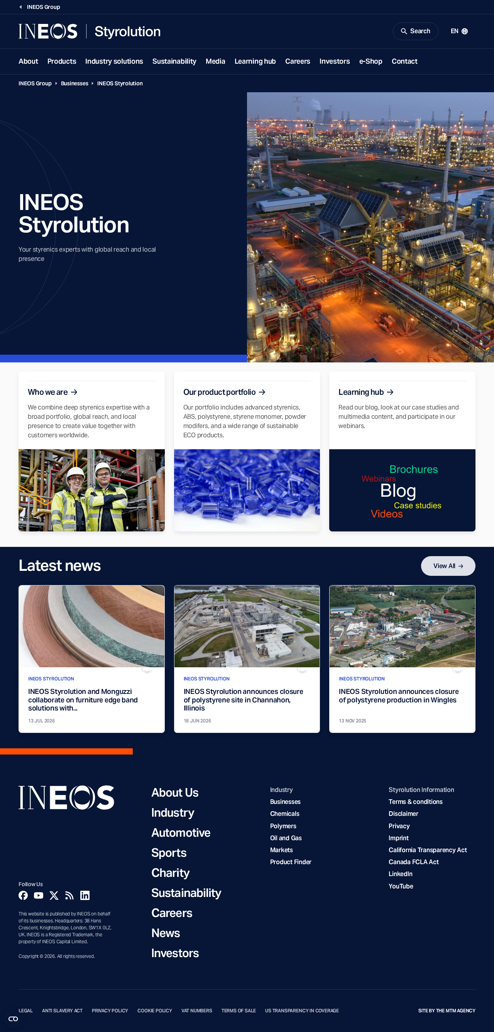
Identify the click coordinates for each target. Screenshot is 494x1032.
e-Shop (370, 61)
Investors (335, 61)
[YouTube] (38, 895)
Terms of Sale (239, 1010)
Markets (281, 850)
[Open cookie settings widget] (13, 1019)
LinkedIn (400, 874)
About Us (174, 792)
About (28, 61)
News (165, 933)
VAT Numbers (196, 1010)
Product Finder (290, 862)
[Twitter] (54, 895)
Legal (26, 1010)
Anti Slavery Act (62, 1010)
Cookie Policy (154, 1010)
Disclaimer (403, 813)
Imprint (398, 838)
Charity (170, 873)
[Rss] (69, 895)
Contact (405, 61)
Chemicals (284, 813)
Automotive (180, 832)
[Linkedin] (85, 895)
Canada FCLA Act (413, 862)
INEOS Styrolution (119, 83)
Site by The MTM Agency (446, 1010)
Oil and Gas (286, 838)
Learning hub (255, 61)
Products (61, 61)
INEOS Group (35, 83)
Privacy (399, 826)
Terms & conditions (415, 801)
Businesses (74, 83)
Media (215, 61)
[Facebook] (23, 895)
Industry (172, 812)
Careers (297, 61)
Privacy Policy (110, 1010)
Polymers (283, 826)
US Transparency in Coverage (302, 1010)
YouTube (401, 886)
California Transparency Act (428, 850)
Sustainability (174, 61)
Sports (168, 852)
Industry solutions (114, 61)
